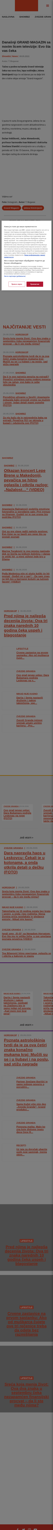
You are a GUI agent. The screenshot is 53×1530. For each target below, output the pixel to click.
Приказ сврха (16, 284)
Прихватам (34, 284)
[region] (26, 255)
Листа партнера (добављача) (15, 276)
